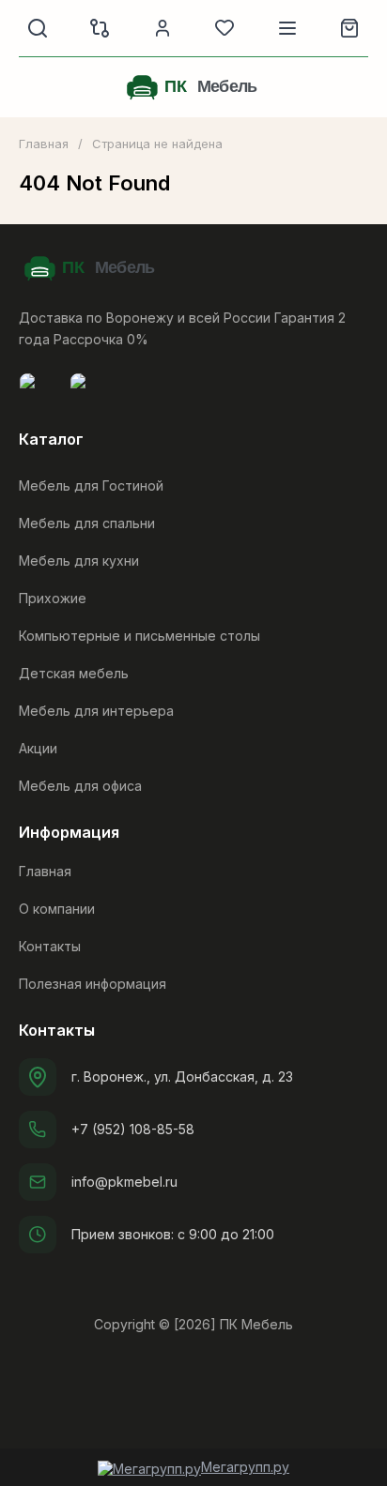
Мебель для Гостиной (91, 485)
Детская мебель (74, 673)
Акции (38, 748)
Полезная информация (92, 984)
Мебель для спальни (87, 523)
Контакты (50, 946)
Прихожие (52, 598)
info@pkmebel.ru (124, 1182)
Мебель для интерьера (96, 711)
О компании (57, 909)
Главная (44, 143)
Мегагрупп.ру (245, 1467)
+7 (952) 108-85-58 (132, 1129)
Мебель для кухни (79, 561)
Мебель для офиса (80, 786)
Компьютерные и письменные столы (139, 636)
